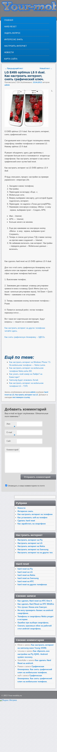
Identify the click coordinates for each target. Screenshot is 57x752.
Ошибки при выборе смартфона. (33, 623)
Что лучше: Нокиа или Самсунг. (32, 607)
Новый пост (46, 68)
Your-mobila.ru (15, 695)
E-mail (11, 433)
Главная (8, 20)
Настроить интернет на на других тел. (35, 552)
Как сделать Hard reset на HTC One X (35, 601)
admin (7, 85)
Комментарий (12, 450)
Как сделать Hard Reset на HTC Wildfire (36, 604)
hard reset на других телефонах (32, 584)
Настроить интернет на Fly (30, 540)
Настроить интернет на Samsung (33, 549)
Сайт (9, 441)
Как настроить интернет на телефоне (35, 514)
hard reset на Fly (25, 569)
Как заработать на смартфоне (32, 524)
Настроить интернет (15, 46)
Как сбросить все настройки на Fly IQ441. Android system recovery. (33, 654)
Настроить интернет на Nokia (31, 546)
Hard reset (10, 27)
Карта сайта (10, 59)
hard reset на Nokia (26, 575)
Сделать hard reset (26, 521)
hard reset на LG (25, 572)
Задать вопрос (12, 33)
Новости (9, 52)
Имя (11, 425)
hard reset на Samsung (28, 578)
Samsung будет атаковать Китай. (24, 380)
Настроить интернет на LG (26, 395)
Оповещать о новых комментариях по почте (26, 486)
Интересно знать (13, 39)
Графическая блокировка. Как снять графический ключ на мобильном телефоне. (35, 669)
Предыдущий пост (14, 68)
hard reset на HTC (26, 581)
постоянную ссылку (21, 397)
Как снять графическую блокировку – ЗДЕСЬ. (25, 337)
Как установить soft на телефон (32, 517)
